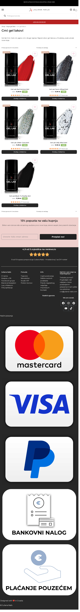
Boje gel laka (11, 26)
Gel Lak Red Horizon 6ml (20, 89)
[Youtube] (65, 308)
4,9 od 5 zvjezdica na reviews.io (39, 249)
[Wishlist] (35, 53)
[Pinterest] (73, 303)
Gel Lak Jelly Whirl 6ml (58, 142)
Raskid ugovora (48, 296)
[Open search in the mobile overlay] (39, 15)
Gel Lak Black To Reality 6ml (20, 196)
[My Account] (71, 9)
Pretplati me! (58, 237)
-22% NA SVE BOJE (39, 22)
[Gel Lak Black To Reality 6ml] (20, 175)
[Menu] (5, 9)
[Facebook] (63, 303)
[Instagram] (68, 303)
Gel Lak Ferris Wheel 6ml (58, 89)
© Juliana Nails (6, 605)
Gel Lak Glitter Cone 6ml (20, 142)
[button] (74, 9)
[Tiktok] (71, 308)
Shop (3, 26)
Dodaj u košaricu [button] (20, 98)
